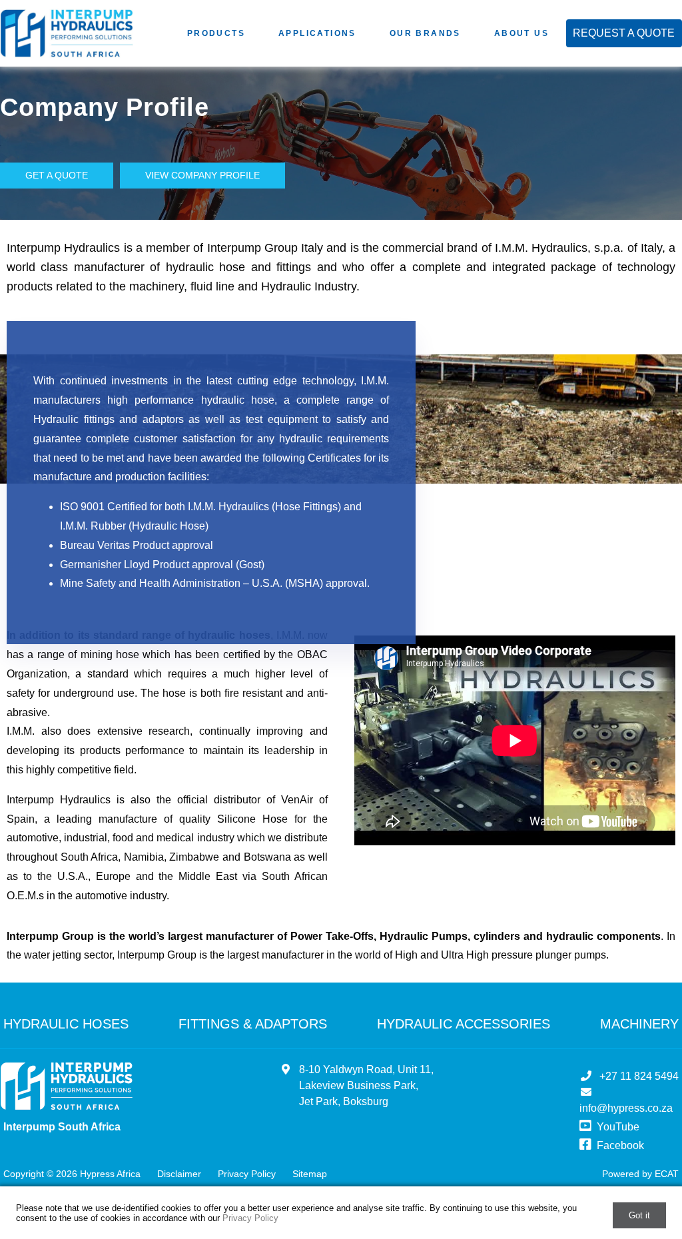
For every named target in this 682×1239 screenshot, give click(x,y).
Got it (639, 1215)
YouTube (616, 1126)
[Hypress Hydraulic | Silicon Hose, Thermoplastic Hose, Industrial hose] (66, 1089)
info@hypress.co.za (626, 1108)
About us (521, 33)
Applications (317, 33)
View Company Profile (202, 175)
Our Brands (425, 33)
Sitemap (309, 1173)
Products (216, 33)
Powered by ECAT (640, 1173)
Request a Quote (624, 33)
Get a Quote (56, 175)
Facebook (619, 1145)
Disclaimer (179, 1173)
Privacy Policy (247, 1173)
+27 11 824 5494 (639, 1076)
